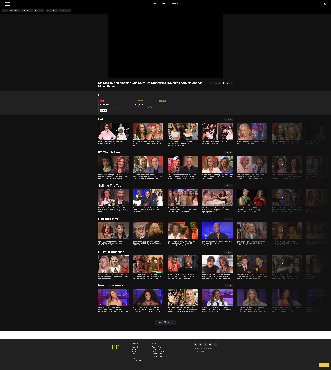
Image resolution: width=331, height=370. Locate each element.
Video (164, 4)
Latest (5, 11)
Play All (229, 119)
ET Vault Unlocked (52, 11)
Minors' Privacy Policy (159, 356)
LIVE (154, 4)
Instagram (135, 349)
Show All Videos (165, 322)
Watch (104, 111)
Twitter (134, 352)
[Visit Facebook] (195, 345)
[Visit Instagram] (205, 345)
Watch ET (175, 4)
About (134, 358)
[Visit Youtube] (210, 344)
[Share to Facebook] (212, 83)
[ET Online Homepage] (7, 4)
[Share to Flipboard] (223, 83)
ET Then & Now (14, 11)
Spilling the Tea (27, 11)
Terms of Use (156, 347)
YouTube (134, 354)
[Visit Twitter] (200, 345)
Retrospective (39, 11)
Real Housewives (65, 11)
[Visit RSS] (215, 345)
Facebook (135, 347)
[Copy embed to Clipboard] (231, 83)
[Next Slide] (283, 131)
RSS (133, 363)
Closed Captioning (158, 352)
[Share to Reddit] (220, 83)
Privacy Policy (157, 349)
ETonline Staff (136, 361)
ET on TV (134, 356)
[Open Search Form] (325, 4)
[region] (165, 46)
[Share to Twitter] (216, 83)
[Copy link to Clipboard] (227, 83)
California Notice (157, 354)
